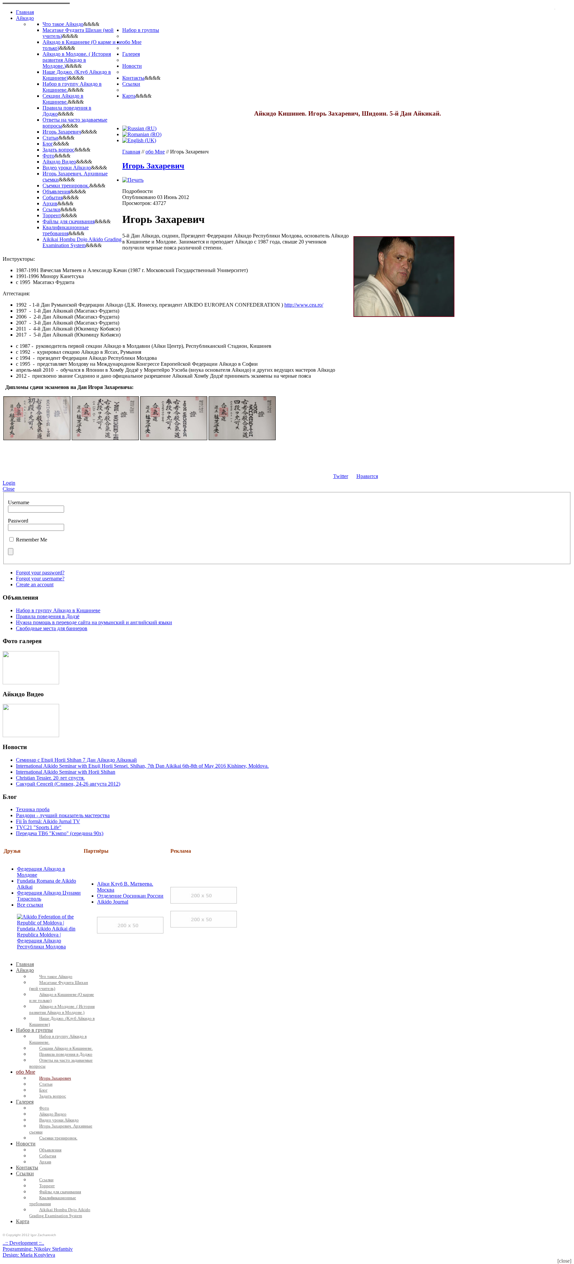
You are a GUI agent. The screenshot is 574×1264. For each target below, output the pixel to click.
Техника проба (32, 809)
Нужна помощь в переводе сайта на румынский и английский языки (94, 622)
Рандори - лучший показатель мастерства (63, 815)
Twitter (340, 476)
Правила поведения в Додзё (47, 616)
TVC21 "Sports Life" (38, 827)
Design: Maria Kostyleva (29, 1255)
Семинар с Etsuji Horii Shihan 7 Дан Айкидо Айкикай (76, 760)
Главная (131, 151)
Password (18, 521)
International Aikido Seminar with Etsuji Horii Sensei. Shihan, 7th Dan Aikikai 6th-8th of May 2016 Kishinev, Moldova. (142, 766)
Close (9, 489)
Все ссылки (30, 905)
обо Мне (155, 151)
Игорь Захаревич (153, 165)
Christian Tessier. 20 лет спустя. (50, 778)
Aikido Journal (112, 902)
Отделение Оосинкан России (130, 896)
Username (18, 502)
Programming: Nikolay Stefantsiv (38, 1249)
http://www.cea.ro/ (303, 305)
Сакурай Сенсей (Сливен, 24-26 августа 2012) (68, 784)
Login (9, 483)
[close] (564, 1261)
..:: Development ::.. (23, 1243)
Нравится (367, 476)
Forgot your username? (40, 578)
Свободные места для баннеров (51, 628)
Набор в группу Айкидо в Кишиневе (58, 610)
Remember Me (31, 539)
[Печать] (133, 180)
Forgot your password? (40, 572)
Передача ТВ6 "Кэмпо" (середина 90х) (59, 833)
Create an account (34, 584)
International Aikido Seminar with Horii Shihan (65, 772)
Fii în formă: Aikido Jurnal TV (48, 821)
